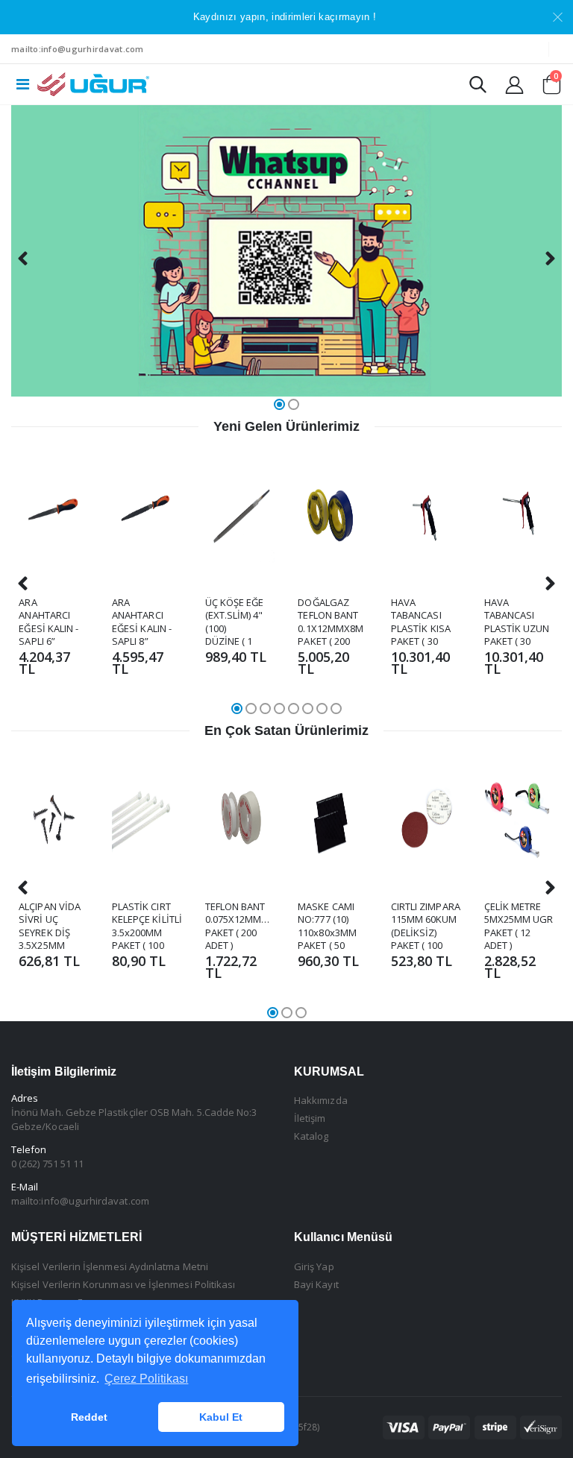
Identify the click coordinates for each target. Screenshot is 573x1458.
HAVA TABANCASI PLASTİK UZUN (517, 615)
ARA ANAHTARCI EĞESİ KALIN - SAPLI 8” (142, 622)
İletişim (310, 1118)
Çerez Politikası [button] (146, 1378)
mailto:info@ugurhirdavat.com (77, 48)
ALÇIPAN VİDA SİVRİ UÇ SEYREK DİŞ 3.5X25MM (50, 926)
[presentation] (22, 258)
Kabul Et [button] (220, 1417)
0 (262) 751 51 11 (47, 1163)
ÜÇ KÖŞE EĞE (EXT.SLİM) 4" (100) (234, 615)
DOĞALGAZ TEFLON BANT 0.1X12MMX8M (330, 615)
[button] (478, 88)
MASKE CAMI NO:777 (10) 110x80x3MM (327, 919)
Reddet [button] (89, 1417)
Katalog (311, 1136)
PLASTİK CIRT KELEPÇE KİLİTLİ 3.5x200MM (147, 919)
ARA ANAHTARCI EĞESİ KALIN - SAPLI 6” (48, 622)
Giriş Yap (314, 1266)
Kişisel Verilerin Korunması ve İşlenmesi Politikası (123, 1284)
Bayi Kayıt (316, 1284)
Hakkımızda (321, 1100)
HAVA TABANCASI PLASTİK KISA (421, 615)
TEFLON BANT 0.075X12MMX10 (241, 913)
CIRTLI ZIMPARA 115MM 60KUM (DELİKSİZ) (425, 919)
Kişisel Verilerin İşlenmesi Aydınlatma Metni (109, 1266)
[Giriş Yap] (514, 84)
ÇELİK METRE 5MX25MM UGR (519, 913)
